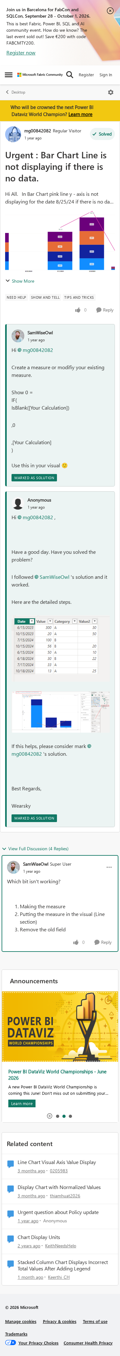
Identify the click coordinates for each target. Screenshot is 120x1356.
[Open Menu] (110, 92)
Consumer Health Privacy (88, 1342)
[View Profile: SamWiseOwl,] (18, 335)
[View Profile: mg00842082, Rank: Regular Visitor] (13, 134)
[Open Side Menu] (9, 74)
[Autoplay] (49, 1116)
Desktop (18, 92)
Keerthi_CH (59, 1277)
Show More (23, 281)
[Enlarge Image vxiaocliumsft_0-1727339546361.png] (61, 648)
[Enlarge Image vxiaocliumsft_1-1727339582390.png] (61, 712)
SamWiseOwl (40, 332)
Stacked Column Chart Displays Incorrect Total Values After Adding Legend (63, 1265)
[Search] (70, 75)
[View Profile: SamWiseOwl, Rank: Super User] (13, 867)
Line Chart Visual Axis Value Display (57, 1162)
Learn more (80, 114)
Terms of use (95, 1321)
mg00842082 (37, 131)
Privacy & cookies (59, 1321)
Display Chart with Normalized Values (59, 1187)
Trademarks (16, 1333)
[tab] (57, 1116)
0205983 (59, 1171)
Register (86, 74)
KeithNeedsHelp (60, 1246)
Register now (21, 52)
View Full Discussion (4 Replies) (38, 848)
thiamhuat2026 (65, 1196)
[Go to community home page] (40, 75)
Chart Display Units (39, 1237)
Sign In (106, 74)
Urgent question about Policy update (58, 1212)
